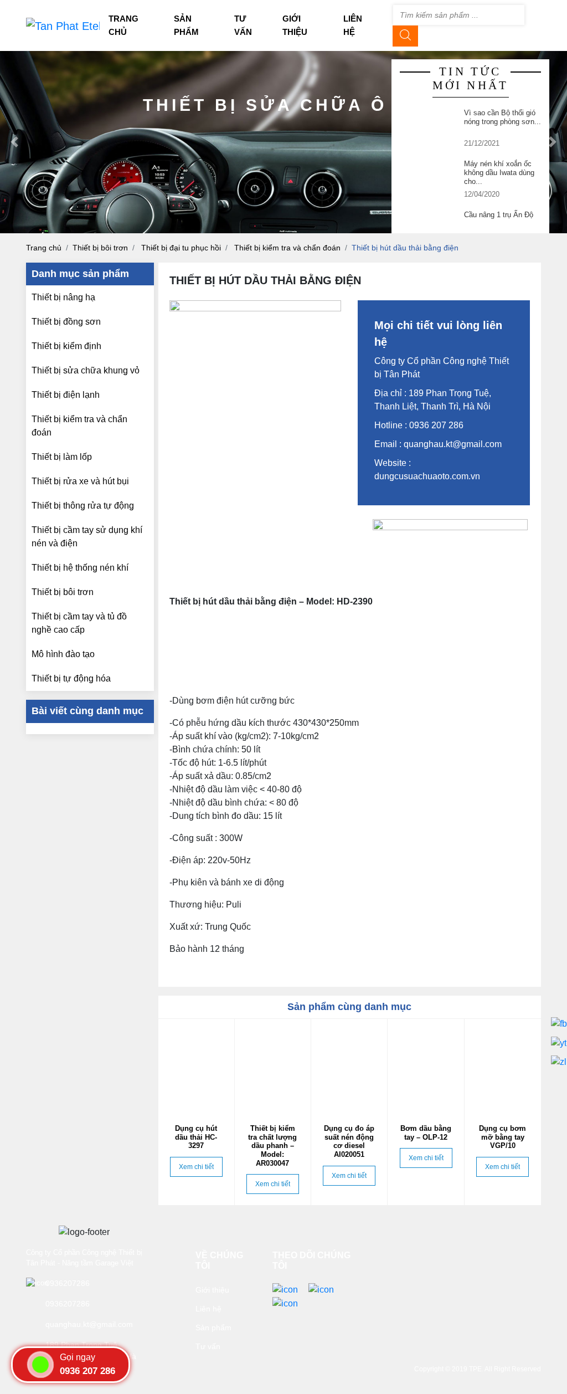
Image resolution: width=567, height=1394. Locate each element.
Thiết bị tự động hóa (71, 678)
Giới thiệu (212, 1289)
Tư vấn (207, 1346)
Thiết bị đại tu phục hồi (181, 247)
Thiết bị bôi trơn (100, 247)
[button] (14, 142)
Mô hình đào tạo (63, 654)
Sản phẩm (213, 1327)
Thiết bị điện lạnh (66, 394)
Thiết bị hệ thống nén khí (80, 567)
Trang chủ (43, 247)
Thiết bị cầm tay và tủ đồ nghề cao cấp (79, 623)
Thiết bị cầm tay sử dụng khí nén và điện (87, 536)
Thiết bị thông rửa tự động (83, 505)
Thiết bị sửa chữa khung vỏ (86, 370)
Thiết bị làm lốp (62, 457)
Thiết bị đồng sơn (66, 321)
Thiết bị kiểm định (66, 346)
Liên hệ (208, 1308)
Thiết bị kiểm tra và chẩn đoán (287, 247)
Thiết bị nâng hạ (63, 297)
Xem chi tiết (196, 1167)
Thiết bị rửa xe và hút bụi (80, 481)
